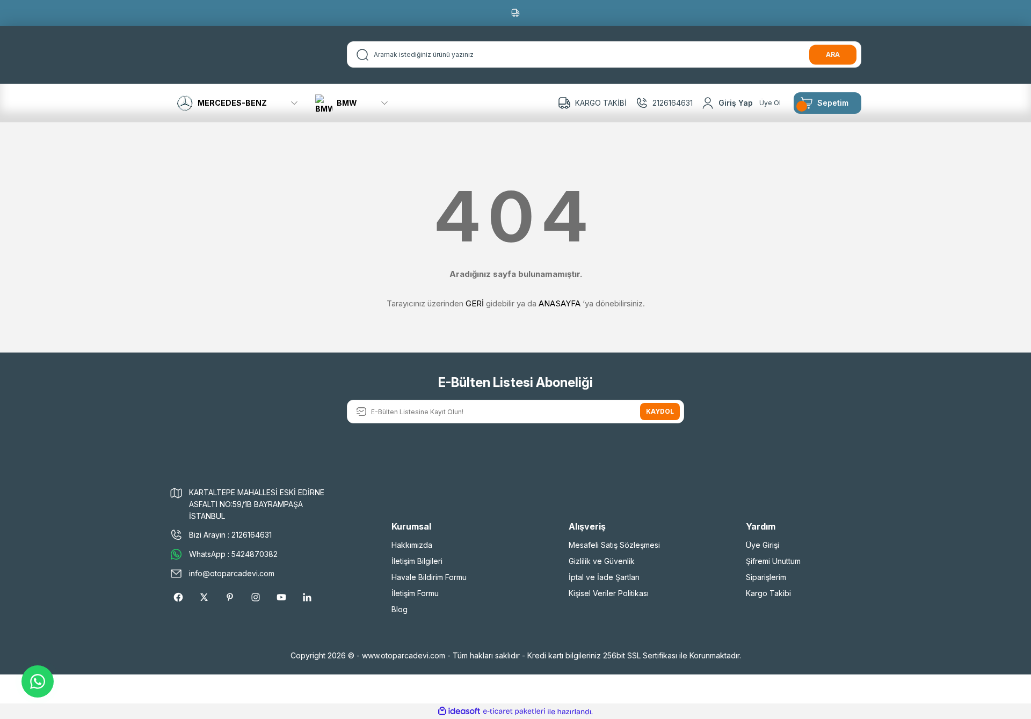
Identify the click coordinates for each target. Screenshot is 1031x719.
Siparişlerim (766, 577)
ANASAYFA (559, 303)
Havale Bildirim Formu (429, 577)
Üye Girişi (762, 544)
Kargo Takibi (768, 593)
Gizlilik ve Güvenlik (602, 561)
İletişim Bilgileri (416, 561)
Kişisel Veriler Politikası (609, 593)
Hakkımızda (411, 544)
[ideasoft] (459, 712)
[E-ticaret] (514, 711)
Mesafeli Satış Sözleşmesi (614, 544)
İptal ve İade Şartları (604, 577)
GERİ (475, 303)
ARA (833, 54)
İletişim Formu (415, 593)
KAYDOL (660, 411)
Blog (399, 609)
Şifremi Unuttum (773, 561)
